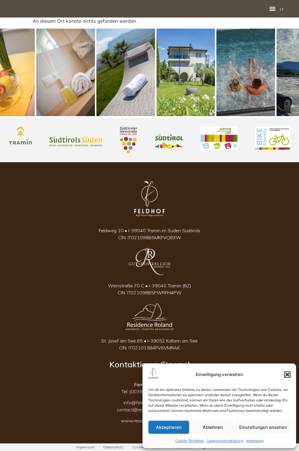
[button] (287, 374)
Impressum (255, 440)
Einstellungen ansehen (263, 427)
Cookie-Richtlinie (189, 440)
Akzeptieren (169, 427)
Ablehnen (213, 427)
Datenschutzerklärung (225, 440)
